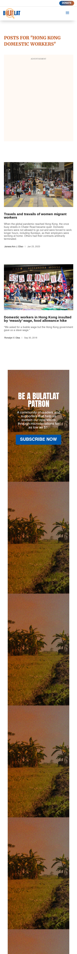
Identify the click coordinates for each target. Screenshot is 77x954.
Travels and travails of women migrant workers (38, 205)
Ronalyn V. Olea (12, 338)
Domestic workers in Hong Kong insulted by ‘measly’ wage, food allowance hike (38, 302)
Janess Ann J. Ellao (13, 247)
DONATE (66, 3)
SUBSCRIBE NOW (38, 440)
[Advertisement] (38, 100)
